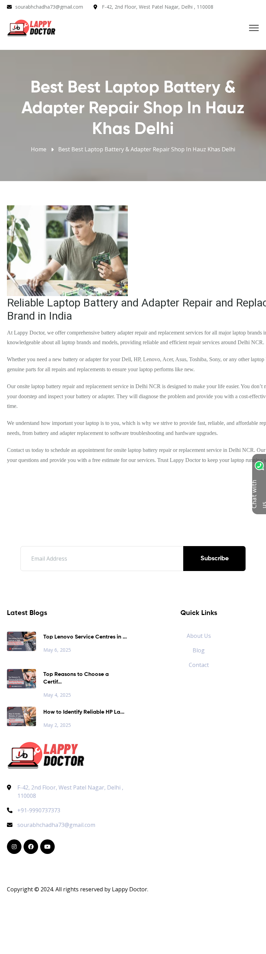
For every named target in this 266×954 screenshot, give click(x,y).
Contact (199, 665)
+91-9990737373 (38, 810)
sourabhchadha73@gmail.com (49, 6)
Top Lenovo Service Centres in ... (85, 637)
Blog (199, 650)
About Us (199, 636)
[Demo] (46, 754)
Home (38, 149)
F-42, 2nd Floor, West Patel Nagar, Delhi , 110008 (157, 6)
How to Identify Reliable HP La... (83, 712)
